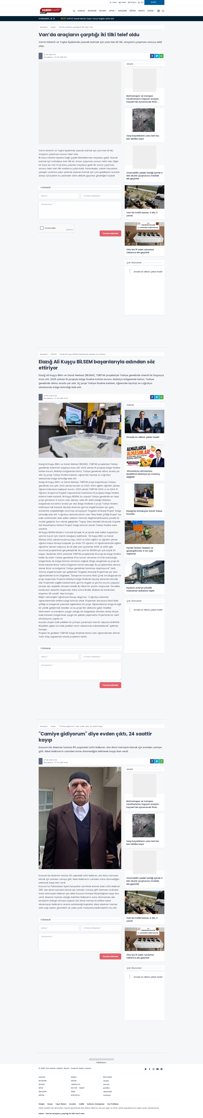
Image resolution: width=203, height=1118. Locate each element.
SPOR (111, 10)
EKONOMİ (92, 10)
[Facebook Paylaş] (152, 56)
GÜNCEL (81, 10)
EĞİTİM (133, 10)
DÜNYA (141, 10)
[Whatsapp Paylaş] (161, 56)
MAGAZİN (122, 10)
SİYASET (102, 10)
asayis (53, 27)
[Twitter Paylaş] (157, 56)
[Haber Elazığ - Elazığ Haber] (50, 11)
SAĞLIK (150, 10)
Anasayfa (44, 27)
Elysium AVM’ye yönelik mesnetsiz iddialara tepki (87, 18)
